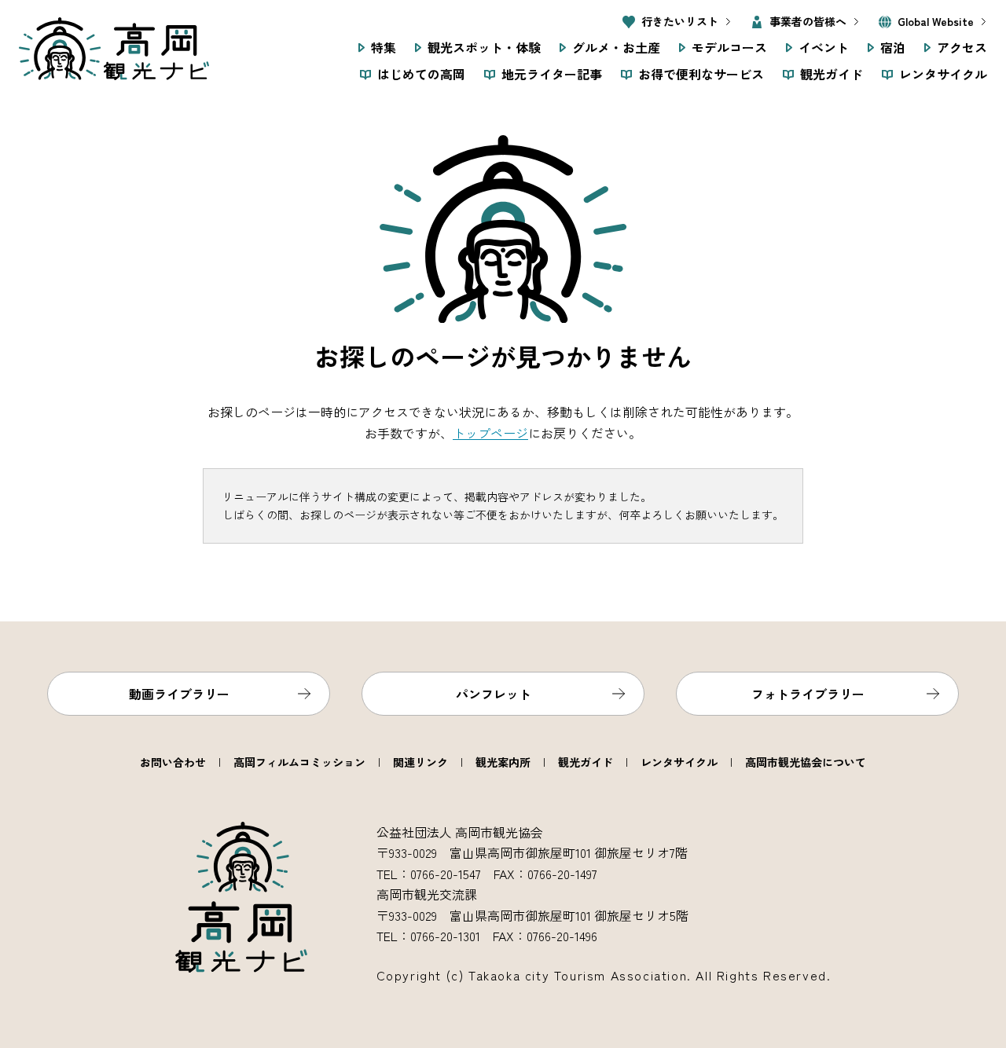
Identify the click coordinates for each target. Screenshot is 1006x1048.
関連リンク (420, 762)
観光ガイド (831, 73)
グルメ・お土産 (616, 47)
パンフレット (493, 693)
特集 (383, 47)
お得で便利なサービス (701, 73)
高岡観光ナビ (114, 48)
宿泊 (892, 47)
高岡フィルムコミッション (299, 762)
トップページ (490, 432)
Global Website (936, 21)
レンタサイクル (943, 73)
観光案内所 (503, 762)
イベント (824, 47)
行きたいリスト (679, 21)
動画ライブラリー (179, 693)
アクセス (962, 47)
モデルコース (729, 47)
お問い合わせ (173, 762)
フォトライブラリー (808, 693)
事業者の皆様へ (807, 21)
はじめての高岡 (421, 73)
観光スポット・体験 (484, 47)
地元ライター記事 (551, 73)
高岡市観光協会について (805, 762)
